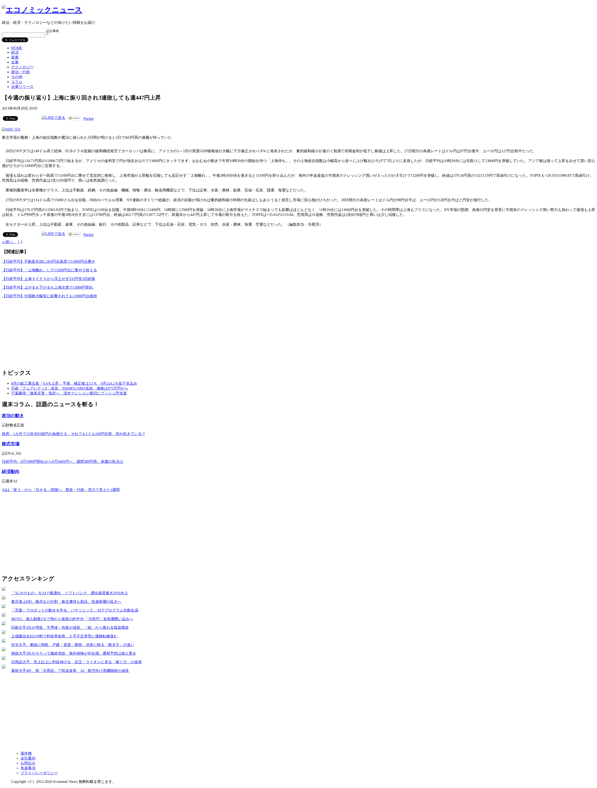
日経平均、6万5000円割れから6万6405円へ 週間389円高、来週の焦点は (62, 461)
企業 (15, 62)
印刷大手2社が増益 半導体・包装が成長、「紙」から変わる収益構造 (70, 627)
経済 (15, 52)
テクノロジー (22, 67)
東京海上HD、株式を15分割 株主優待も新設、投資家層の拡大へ (66, 602)
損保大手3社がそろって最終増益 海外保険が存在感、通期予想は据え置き (73, 653)
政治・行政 (20, 72)
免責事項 (28, 768)
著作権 (26, 753)
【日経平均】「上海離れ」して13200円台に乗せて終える (49, 270)
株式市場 (11, 443)
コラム (16, 82)
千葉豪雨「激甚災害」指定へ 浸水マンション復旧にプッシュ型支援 (69, 393)
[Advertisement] (37, 331)
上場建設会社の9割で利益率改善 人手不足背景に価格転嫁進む (64, 636)
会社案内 (28, 758)
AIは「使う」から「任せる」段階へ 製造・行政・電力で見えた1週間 (61, 490)
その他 (16, 77)
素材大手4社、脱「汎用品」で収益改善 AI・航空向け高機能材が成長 (70, 671)
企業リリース (22, 87)
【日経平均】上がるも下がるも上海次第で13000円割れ (47, 287)
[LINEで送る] (53, 118)
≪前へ (9, 242)
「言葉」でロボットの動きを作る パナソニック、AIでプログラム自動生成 (74, 610)
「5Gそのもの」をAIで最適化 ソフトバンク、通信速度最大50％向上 (69, 593)
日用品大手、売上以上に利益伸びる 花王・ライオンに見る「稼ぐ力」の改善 (76, 662)
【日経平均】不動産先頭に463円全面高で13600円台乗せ (48, 261)
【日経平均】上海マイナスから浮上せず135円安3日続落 (48, 279)
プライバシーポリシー (39, 773)
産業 (15, 57)
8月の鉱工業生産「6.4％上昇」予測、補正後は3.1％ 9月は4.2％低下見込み (74, 383)
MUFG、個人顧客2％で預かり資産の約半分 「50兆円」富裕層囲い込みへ (72, 619)
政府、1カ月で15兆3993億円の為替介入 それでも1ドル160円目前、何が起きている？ (74, 434)
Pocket (88, 119)
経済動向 (11, 471)
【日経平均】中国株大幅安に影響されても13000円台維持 (49, 296)
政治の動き (13, 415)
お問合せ (28, 763)
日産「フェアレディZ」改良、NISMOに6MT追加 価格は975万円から (69, 388)
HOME (16, 48)
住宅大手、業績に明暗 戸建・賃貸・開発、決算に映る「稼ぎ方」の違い (72, 645)
